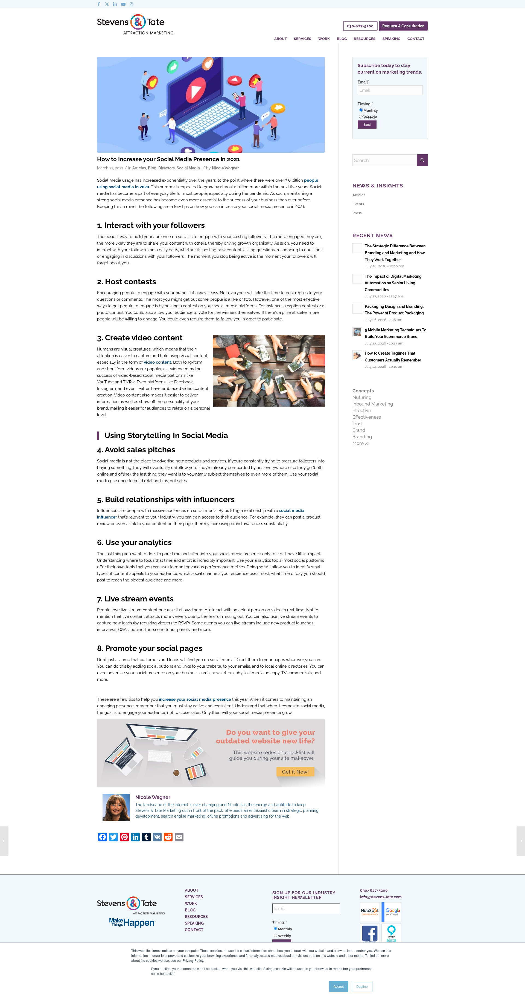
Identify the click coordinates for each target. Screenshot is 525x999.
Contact (194, 930)
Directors (166, 168)
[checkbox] (390, 113)
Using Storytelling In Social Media (166, 435)
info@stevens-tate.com (381, 897)
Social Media (188, 168)
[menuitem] (280, 35)
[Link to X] (107, 4)
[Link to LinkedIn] (115, 4)
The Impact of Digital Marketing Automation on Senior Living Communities (393, 283)
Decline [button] (362, 986)
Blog (152, 168)
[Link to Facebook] (99, 4)
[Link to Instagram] (131, 4)
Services (194, 897)
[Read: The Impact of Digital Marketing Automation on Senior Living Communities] (357, 278)
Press (356, 213)
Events (358, 204)
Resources (196, 916)
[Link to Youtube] (123, 4)
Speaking (194, 923)
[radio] (390, 110)
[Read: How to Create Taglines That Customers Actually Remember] (357, 355)
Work (191, 903)
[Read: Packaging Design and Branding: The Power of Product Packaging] (357, 309)
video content (157, 362)
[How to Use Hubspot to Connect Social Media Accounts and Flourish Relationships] (521, 841)
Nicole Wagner (225, 168)
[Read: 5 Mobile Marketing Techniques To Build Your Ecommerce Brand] (357, 332)
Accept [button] (339, 986)
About (192, 890)
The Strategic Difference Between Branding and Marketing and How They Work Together (395, 253)
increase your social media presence (195, 699)
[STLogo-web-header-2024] (135, 25)
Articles (139, 168)
